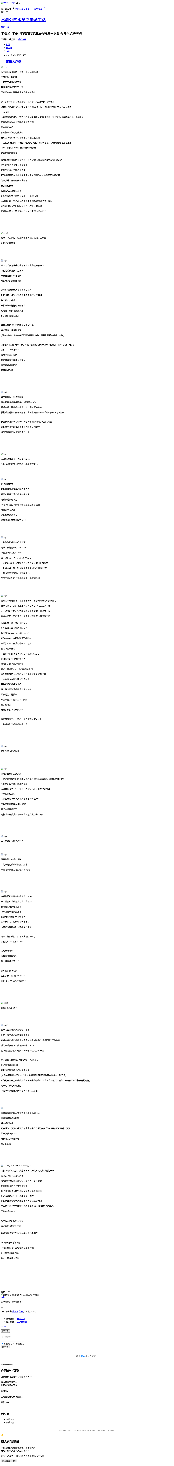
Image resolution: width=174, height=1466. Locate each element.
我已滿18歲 (6, 1461)
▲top (3, 1326)
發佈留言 (5, 1347)
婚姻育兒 (22, 39)
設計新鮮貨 (22, 1322)
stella (3, 1297)
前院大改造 (13, 61)
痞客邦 (15, 1311)
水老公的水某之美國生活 (23, 19)
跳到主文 (5, 27)
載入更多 (5, 1331)
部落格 (9, 48)
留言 (21, 1311)
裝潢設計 (21, 1319)
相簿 (8, 45)
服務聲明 (111, 1430)
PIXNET (68, 1430)
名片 (8, 51)
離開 (14, 1461)
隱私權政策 (101, 1430)
